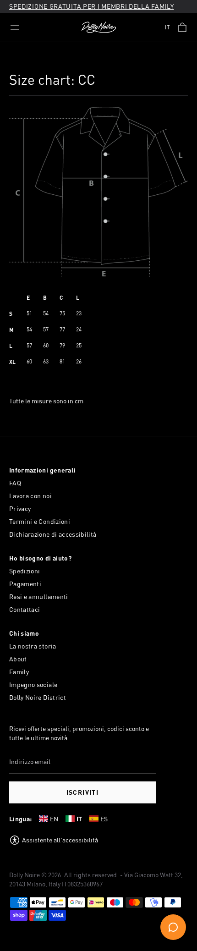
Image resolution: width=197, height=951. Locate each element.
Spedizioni (24, 571)
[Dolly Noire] (98, 27)
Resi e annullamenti (38, 596)
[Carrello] (182, 27)
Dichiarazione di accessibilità (53, 534)
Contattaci (24, 609)
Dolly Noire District (37, 697)
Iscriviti (82, 792)
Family (19, 672)
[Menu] (14, 27)
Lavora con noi (30, 496)
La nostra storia (32, 646)
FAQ (15, 483)
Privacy (20, 508)
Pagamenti (25, 584)
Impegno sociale (33, 684)
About (18, 659)
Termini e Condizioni (39, 521)
